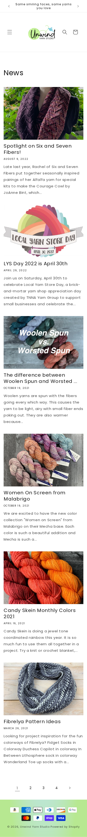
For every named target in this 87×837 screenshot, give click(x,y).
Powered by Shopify (65, 827)
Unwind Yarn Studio (35, 827)
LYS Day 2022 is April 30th (36, 263)
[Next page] (69, 788)
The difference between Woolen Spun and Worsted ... (40, 378)
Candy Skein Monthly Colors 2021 (40, 613)
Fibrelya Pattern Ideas (32, 721)
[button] (9, 32)
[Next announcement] (78, 6)
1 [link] (17, 788)
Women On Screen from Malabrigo (34, 496)
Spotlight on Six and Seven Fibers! (38, 149)
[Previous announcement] (9, 6)
